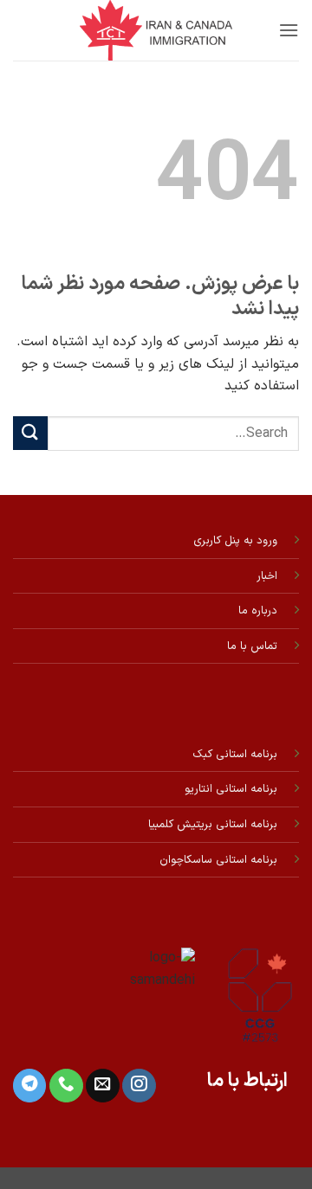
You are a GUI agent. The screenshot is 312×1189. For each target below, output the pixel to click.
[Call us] (65, 1085)
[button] (288, 30)
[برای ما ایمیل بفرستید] (102, 1085)
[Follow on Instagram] (138, 1085)
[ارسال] (30, 433)
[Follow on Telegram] (29, 1085)
